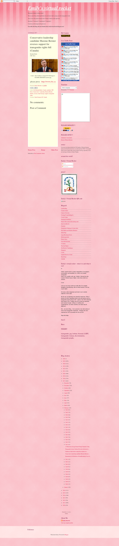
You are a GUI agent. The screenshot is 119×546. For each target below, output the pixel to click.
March (65, 405)
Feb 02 (67, 481)
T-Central (63, 243)
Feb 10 (67, 464)
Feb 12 (67, 462)
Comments (65, 166)
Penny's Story (64, 239)
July (65, 395)
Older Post (54, 150)
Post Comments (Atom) (39, 153)
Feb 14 (67, 444)
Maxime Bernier (48, 92)
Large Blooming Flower (66, 235)
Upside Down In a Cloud (66, 254)
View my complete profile (67, 523)
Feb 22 (67, 424)
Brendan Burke (39, 90)
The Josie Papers (64, 246)
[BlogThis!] (32, 88)
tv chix (62, 252)
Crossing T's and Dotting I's (67, 215)
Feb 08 (67, 469)
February (66, 408)
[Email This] (31, 88)
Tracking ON (74, 80)
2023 (64, 366)
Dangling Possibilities (66, 219)
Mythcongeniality (65, 237)
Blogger (66, 534)
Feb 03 (67, 479)
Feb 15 (67, 442)
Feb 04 (67, 476)
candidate (49, 90)
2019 (64, 376)
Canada (44, 90)
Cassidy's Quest (64, 210)
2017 (64, 381)
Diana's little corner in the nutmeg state (70, 221)
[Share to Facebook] (35, 88)
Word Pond (63, 257)
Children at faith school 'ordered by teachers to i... (76, 451)
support (46, 93)
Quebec (31, 93)
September (66, 390)
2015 (64, 493)
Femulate (63, 226)
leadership (42, 92)
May (65, 400)
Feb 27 (67, 412)
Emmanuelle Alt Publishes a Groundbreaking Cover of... (78, 456)
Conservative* (36, 92)
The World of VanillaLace (67, 248)
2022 (64, 368)
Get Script (65, 80)
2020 (64, 373)
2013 (64, 498)
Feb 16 (67, 439)
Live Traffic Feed (70, 44)
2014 (64, 495)
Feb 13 (67, 459)
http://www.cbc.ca (48, 81)
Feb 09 (67, 467)
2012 (64, 500)
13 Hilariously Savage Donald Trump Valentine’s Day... (77, 446)
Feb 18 (67, 434)
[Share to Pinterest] (37, 88)
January (66, 487)
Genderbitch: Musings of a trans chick (69, 228)
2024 (64, 363)
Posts (64, 164)
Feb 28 (67, 410)
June (65, 398)
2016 (64, 490)
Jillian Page (63, 232)
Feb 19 (67, 432)
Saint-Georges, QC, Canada (41, 97)
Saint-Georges (41, 93)
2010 (64, 505)
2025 (64, 361)
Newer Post (31, 150)
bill (34, 90)
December (66, 383)
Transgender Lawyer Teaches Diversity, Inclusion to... (77, 449)
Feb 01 (67, 484)
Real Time (70, 80)
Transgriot (63, 250)
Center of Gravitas (65, 213)
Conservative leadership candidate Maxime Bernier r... (77, 454)
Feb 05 (67, 474)
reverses (36, 93)
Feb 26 (67, 415)
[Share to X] (34, 88)
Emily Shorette (66, 520)
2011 (64, 502)
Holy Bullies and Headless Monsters (69, 230)
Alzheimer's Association (66, 137)
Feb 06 (67, 471)
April (65, 403)
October (66, 388)
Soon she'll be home (65, 241)
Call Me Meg (64, 208)
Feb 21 (67, 427)
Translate (72, 90)
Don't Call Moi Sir (65, 224)
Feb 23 (67, 422)
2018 (64, 378)
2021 (64, 371)
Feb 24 (67, 420)
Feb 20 (67, 429)
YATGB (63, 259)
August (66, 393)
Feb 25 (67, 417)
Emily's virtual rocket (71, 55)
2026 (64, 358)
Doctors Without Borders (66, 140)
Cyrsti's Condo (64, 217)
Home (43, 150)
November (66, 385)
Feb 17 (67, 437)
